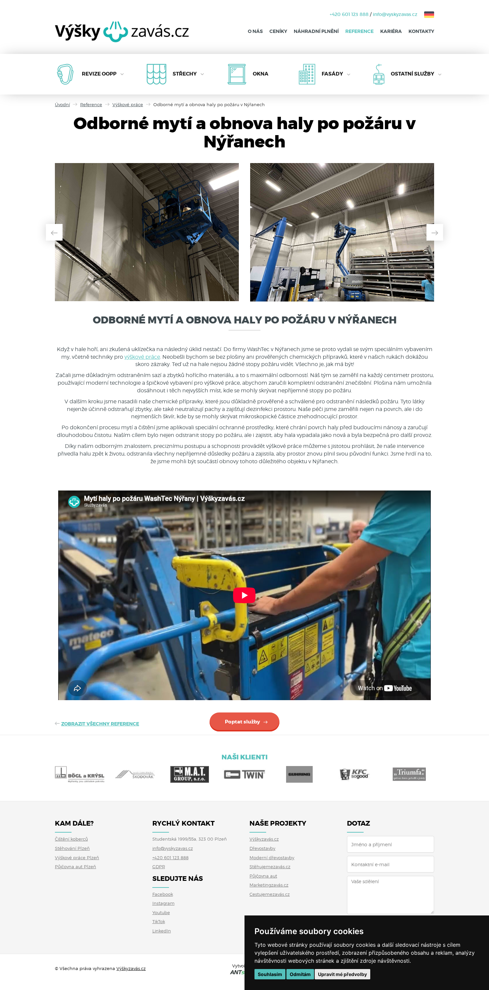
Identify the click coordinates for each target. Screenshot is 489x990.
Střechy (185, 74)
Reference (359, 31)
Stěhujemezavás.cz (269, 866)
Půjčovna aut (263, 876)
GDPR (158, 866)
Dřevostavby (262, 848)
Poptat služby (242, 721)
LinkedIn (161, 930)
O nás (255, 31)
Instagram (163, 903)
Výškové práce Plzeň (77, 857)
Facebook (162, 894)
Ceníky (278, 31)
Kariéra (391, 31)
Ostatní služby (412, 74)
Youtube (161, 912)
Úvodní (62, 104)
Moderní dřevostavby (271, 857)
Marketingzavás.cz (268, 885)
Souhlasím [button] (270, 974)
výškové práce (142, 357)
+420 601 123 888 (349, 14)
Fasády (332, 74)
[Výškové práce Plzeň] (122, 37)
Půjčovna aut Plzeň (75, 866)
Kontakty (421, 31)
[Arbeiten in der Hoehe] (425, 14)
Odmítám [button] (300, 974)
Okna (260, 74)
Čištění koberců (71, 839)
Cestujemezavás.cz (269, 894)
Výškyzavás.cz (264, 839)
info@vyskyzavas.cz (395, 14)
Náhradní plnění (316, 31)
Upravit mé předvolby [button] (342, 974)
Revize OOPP (99, 74)
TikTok (158, 921)
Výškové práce (127, 104)
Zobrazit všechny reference (100, 724)
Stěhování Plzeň (72, 848)
